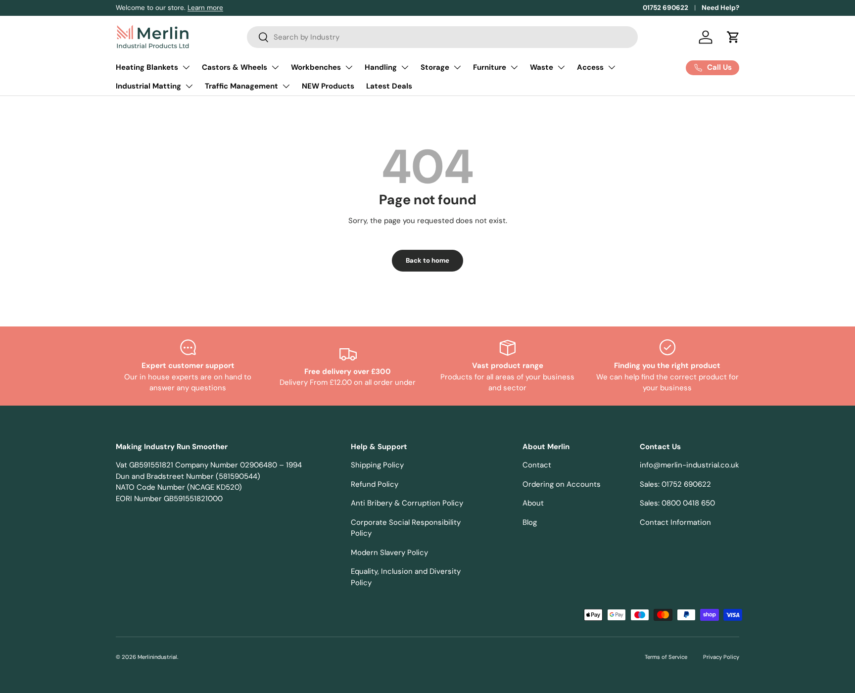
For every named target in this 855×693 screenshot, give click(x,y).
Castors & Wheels (234, 67)
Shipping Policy (377, 465)
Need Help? (720, 7)
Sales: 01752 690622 (675, 484)
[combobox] (442, 37)
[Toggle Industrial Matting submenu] (189, 86)
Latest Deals (389, 86)
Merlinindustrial (157, 656)
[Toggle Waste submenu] (561, 67)
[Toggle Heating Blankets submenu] (186, 67)
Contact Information (675, 522)
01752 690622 (665, 7)
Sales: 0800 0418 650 (677, 503)
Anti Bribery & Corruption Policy (407, 503)
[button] (733, 37)
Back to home (427, 260)
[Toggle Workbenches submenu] (349, 67)
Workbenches (316, 67)
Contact (536, 465)
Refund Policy (374, 484)
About (533, 503)
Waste (541, 67)
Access (590, 67)
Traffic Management (241, 86)
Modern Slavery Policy (389, 552)
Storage (435, 67)
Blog (529, 522)
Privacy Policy (721, 656)
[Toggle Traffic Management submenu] (286, 86)
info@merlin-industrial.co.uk (689, 465)
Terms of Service (666, 656)
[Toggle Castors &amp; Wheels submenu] (275, 67)
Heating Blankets (147, 67)
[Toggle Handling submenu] (405, 67)
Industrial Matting (148, 86)
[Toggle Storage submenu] (457, 67)
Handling (381, 67)
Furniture (489, 67)
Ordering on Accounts (561, 484)
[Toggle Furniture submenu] (514, 67)
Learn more (205, 7)
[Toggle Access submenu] (612, 67)
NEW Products (328, 86)
